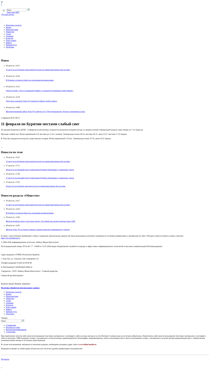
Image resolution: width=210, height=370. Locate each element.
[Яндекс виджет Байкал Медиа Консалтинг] (105, 21)
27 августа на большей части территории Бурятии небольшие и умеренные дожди (40, 178)
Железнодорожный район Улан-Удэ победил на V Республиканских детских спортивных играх (45, 112)
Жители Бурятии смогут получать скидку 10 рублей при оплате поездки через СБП (40, 221)
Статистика (10, 332)
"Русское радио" (7, 14)
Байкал (9, 43)
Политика (10, 47)
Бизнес (9, 27)
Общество (10, 32)
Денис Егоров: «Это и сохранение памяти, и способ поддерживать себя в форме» (39, 91)
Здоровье (9, 36)
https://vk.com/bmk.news (10, 238)
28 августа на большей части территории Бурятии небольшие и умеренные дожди (40, 170)
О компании (11, 325)
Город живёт (11, 40)
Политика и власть (14, 25)
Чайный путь (11, 45)
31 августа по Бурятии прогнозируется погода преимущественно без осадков (38, 70)
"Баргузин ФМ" (13, 12)
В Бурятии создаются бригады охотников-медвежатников (30, 80)
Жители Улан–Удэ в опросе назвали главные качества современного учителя (38, 230)
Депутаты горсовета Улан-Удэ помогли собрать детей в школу (31, 101)
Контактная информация (16, 330)
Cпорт (8, 34)
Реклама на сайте (13, 327)
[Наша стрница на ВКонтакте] (105, 17)
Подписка (5, 359)
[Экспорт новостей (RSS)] (105, 19)
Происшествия (12, 30)
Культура (9, 38)
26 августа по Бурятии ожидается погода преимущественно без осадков (35, 186)
